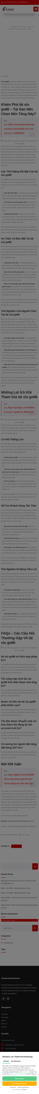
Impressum (13, 1087)
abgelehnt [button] (26, 1072)
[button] (19, 1078)
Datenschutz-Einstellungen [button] (18, 1074)
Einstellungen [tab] (16, 1061)
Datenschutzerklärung (23, 1087)
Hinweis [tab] (6, 1061)
